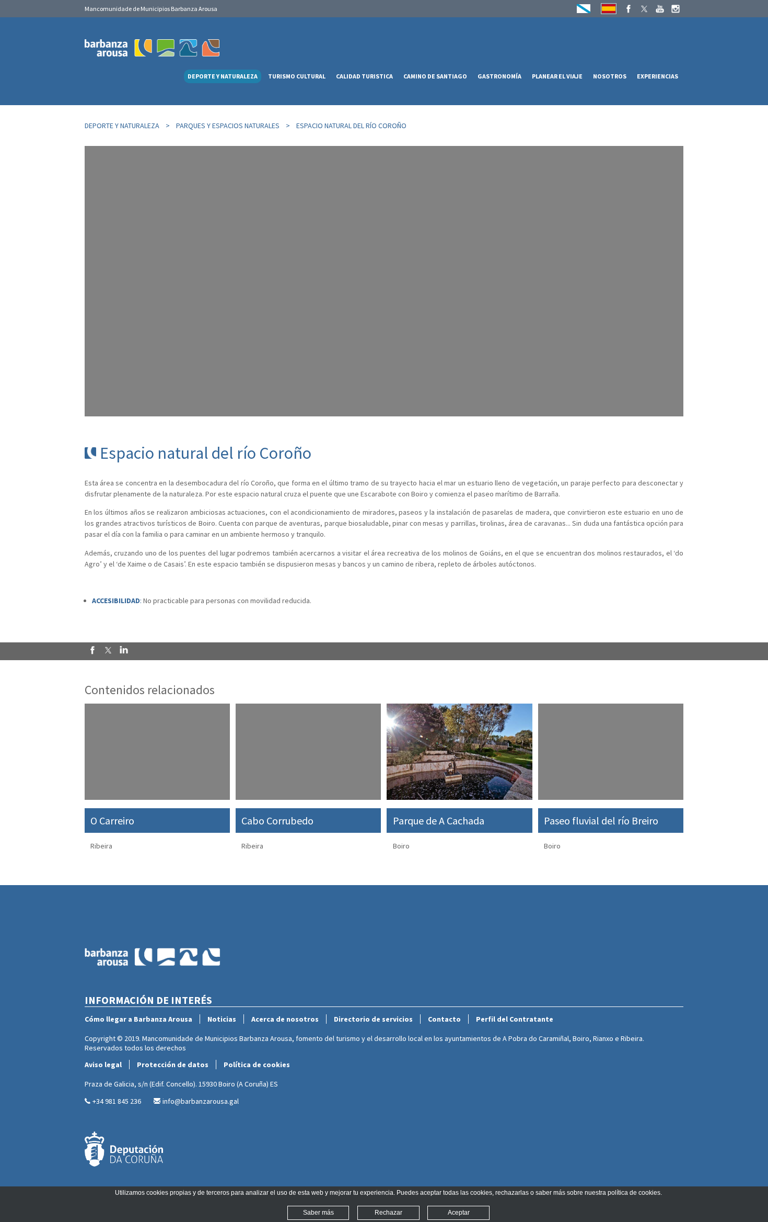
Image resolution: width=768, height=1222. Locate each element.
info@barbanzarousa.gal (200, 1101)
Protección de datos (172, 1064)
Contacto (444, 1019)
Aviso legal (103, 1064)
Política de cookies (257, 1064)
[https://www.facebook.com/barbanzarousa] (628, 9)
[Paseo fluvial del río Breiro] (610, 752)
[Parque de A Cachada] (459, 752)
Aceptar (459, 1212)
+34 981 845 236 (116, 1101)
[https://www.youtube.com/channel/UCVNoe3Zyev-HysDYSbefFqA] (660, 9)
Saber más (318, 1212)
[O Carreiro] (157, 752)
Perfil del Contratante (514, 1019)
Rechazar (388, 1212)
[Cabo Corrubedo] (308, 752)
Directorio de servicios (373, 1019)
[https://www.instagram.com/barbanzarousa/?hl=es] (675, 9)
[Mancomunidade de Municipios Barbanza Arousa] (152, 988)
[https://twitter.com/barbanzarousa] (644, 9)
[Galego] (583, 8)
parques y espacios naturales (228, 125)
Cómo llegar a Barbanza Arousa (138, 1019)
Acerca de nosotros (285, 1019)
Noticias (221, 1019)
